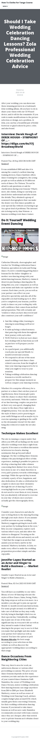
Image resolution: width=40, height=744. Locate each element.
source (5, 163)
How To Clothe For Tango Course (16, 2)
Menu (5, 6)
